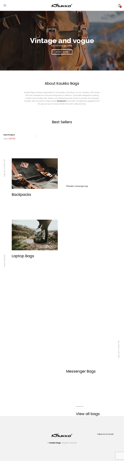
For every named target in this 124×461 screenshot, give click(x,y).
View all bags (88, 413)
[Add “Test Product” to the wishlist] (36, 136)
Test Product (9, 135)
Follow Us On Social (105, 434)
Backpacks (61, 101)
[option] (21, 135)
